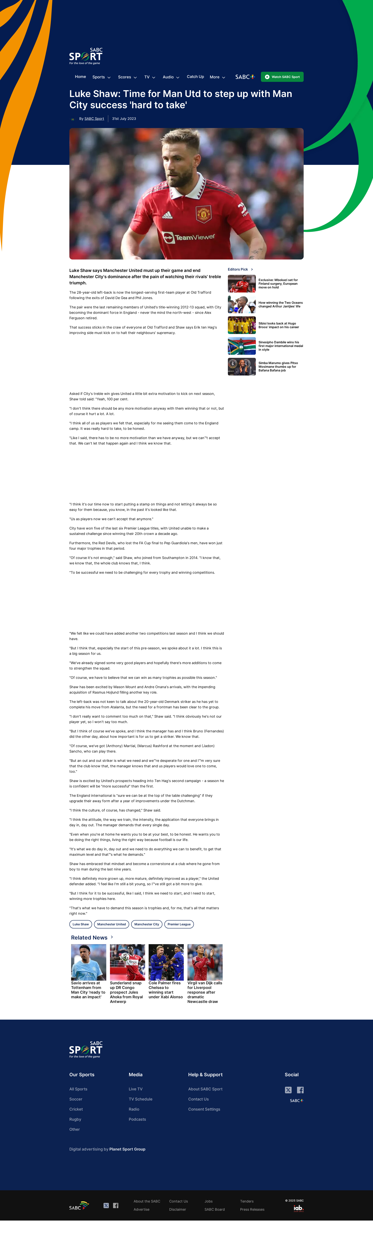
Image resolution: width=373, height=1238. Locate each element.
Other (74, 1129)
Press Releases (252, 1209)
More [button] (215, 77)
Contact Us (198, 1099)
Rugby (75, 1119)
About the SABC (147, 1201)
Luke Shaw (81, 924)
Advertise (141, 1209)
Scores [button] (124, 77)
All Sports (78, 1089)
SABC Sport (94, 119)
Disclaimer (177, 1209)
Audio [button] (168, 77)
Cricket (76, 1109)
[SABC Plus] (297, 1100)
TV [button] (147, 77)
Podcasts (137, 1119)
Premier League (179, 924)
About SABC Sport (205, 1089)
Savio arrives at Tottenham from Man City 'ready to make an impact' (88, 990)
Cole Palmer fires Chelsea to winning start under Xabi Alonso (166, 990)
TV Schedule (141, 1099)
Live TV (136, 1089)
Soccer (75, 1099)
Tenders (247, 1201)
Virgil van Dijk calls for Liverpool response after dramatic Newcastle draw (204, 992)
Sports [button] (98, 77)
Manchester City (146, 924)
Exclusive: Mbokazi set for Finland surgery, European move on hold (278, 283)
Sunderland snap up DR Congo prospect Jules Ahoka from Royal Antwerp (126, 992)
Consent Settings (204, 1109)
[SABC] (79, 1205)
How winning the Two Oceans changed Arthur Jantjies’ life (281, 304)
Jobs (209, 1201)
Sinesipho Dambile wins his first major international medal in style (281, 345)
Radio (134, 1109)
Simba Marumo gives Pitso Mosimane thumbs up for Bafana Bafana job (278, 366)
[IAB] (299, 1208)
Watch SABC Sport (286, 77)
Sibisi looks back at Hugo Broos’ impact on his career (279, 325)
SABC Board (215, 1209)
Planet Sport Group (127, 1149)
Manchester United (111, 924)
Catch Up (195, 76)
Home (80, 76)
